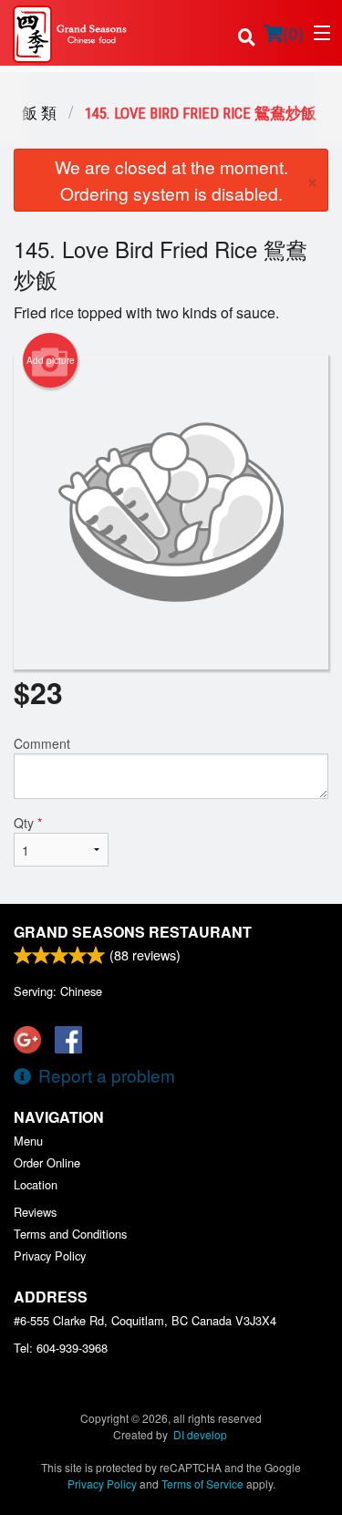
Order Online (47, 1162)
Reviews (35, 1211)
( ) (293, 32)
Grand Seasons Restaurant (133, 931)
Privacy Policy (50, 1255)
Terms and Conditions (70, 1233)
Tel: (61, 1347)
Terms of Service (202, 1483)
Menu (28, 1140)
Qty (28, 823)
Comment (42, 743)
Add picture (50, 360)
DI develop (200, 1434)
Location (35, 1184)
